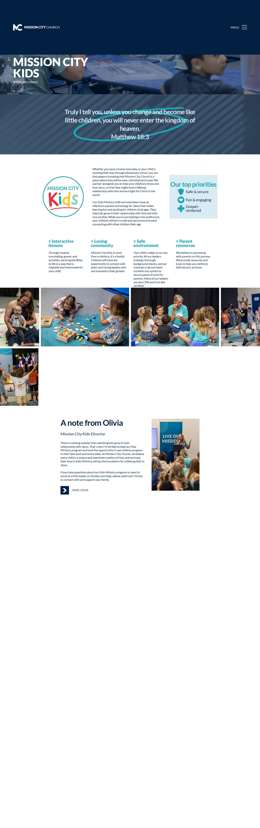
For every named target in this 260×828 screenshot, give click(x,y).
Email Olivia (80, 490)
